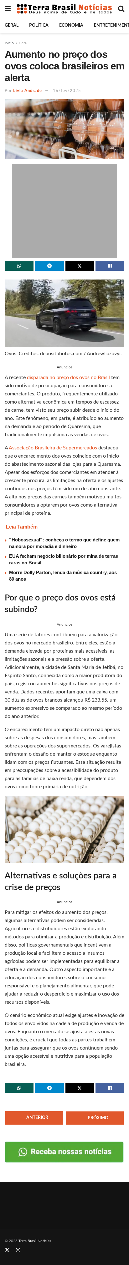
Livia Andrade (27, 91)
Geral (11, 25)
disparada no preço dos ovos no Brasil (68, 377)
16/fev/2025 (67, 91)
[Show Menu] (8, 9)
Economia (71, 25)
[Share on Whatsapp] (19, 266)
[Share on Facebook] (109, 266)
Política (39, 25)
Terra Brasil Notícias (34, 1241)
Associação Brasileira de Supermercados (53, 447)
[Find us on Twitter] (7, 1250)
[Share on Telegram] (49, 266)
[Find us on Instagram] (18, 1250)
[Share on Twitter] (79, 266)
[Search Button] (121, 9)
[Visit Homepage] (64, 9)
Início (9, 43)
